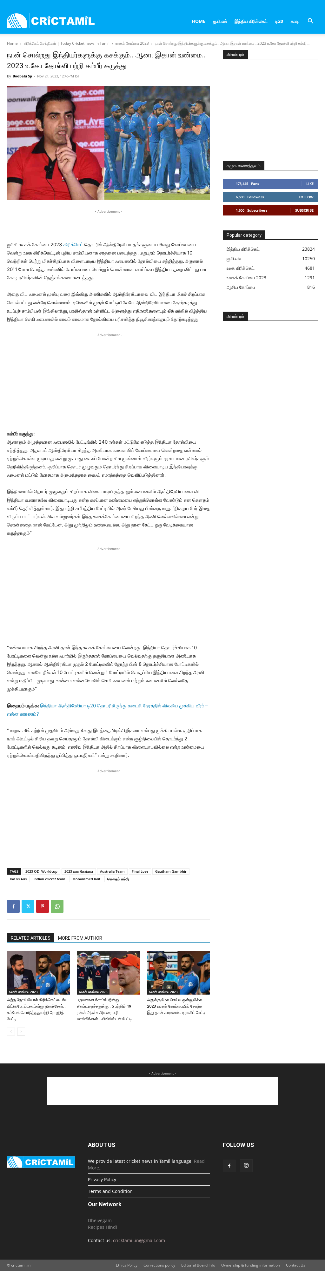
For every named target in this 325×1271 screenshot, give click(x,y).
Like (310, 183)
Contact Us (295, 1265)
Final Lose (140, 871)
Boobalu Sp (22, 76)
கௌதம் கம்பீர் (118, 879)
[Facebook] (13, 906)
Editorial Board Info (198, 1265)
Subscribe (304, 210)
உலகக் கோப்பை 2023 (132, 43)
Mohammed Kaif (86, 879)
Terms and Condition (110, 1191)
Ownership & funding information (250, 1265)
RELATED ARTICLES (30, 938)
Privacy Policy (102, 1179)
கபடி (295, 21)
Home (198, 21)
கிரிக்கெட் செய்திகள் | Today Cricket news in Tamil (66, 43)
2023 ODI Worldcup (41, 871)
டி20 (279, 21)
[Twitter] (28, 906)
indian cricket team (49, 879)
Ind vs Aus (18, 879)
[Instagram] (246, 1165)
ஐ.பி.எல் (220, 21)
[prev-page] (11, 1032)
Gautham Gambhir (171, 871)
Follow (306, 197)
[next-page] (21, 1032)
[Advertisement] (108, 224)
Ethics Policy (126, 1265)
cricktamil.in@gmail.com (139, 1240)
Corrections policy (159, 1265)
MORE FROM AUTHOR (80, 938)
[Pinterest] (42, 906)
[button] (310, 22)
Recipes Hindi (102, 1227)
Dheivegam (100, 1220)
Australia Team (112, 871)
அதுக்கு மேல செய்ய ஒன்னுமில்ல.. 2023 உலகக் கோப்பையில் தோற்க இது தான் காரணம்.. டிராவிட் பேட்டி (176, 1006)
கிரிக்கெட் (73, 245)
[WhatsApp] (57, 906)
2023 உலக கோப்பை (78, 871)
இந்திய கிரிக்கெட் (251, 21)
